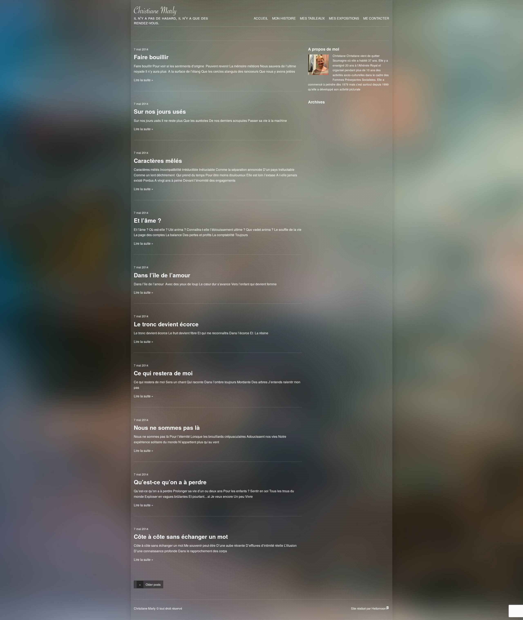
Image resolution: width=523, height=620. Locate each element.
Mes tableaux (312, 18)
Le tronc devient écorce (166, 324)
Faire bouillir (151, 57)
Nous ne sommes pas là (167, 427)
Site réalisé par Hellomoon (368, 608)
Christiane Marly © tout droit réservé (158, 608)
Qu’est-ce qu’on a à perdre (170, 482)
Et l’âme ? (147, 220)
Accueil (261, 18)
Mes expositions (344, 18)
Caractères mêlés (158, 160)
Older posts (150, 584)
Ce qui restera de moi (163, 373)
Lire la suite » (143, 80)
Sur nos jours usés (160, 111)
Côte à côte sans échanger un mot (181, 536)
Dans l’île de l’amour (162, 275)
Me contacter (376, 18)
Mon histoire (284, 18)
